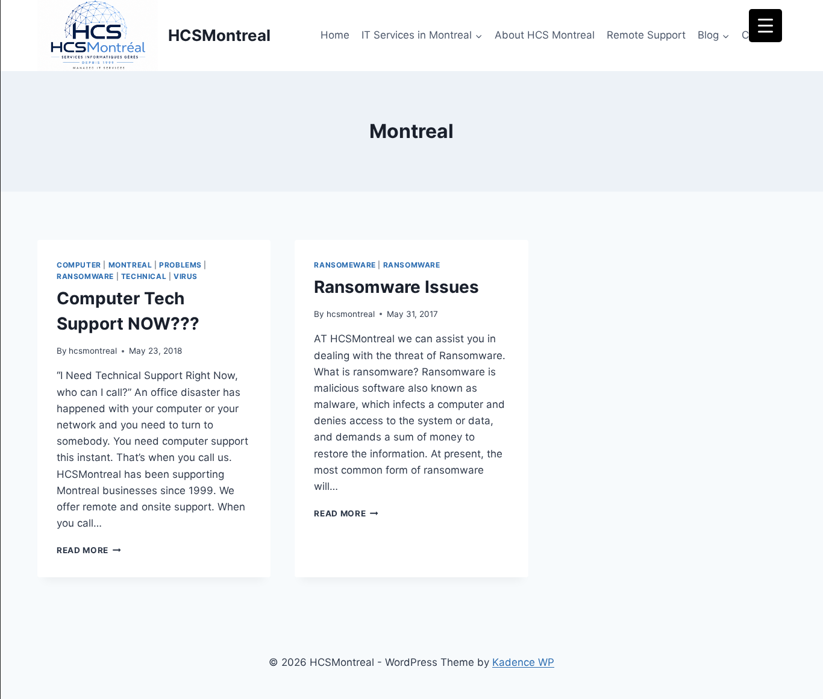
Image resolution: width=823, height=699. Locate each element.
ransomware (85, 276)
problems (180, 264)
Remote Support (646, 35)
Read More (89, 550)
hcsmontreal (93, 351)
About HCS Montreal (545, 35)
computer (79, 264)
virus (186, 276)
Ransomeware (345, 264)
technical (143, 276)
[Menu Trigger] (765, 25)
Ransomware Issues (396, 287)
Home (335, 35)
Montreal (130, 264)
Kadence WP (523, 662)
